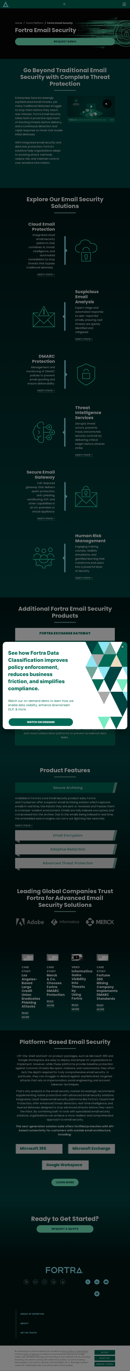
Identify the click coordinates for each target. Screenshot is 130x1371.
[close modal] (123, 647)
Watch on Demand (41, 722)
